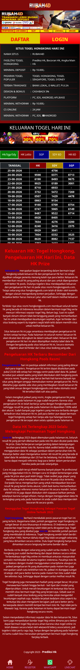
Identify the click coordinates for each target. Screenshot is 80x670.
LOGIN (60, 39)
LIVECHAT (70, 667)
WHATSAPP (50, 667)
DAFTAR (20, 39)
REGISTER (30, 667)
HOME (9, 667)
